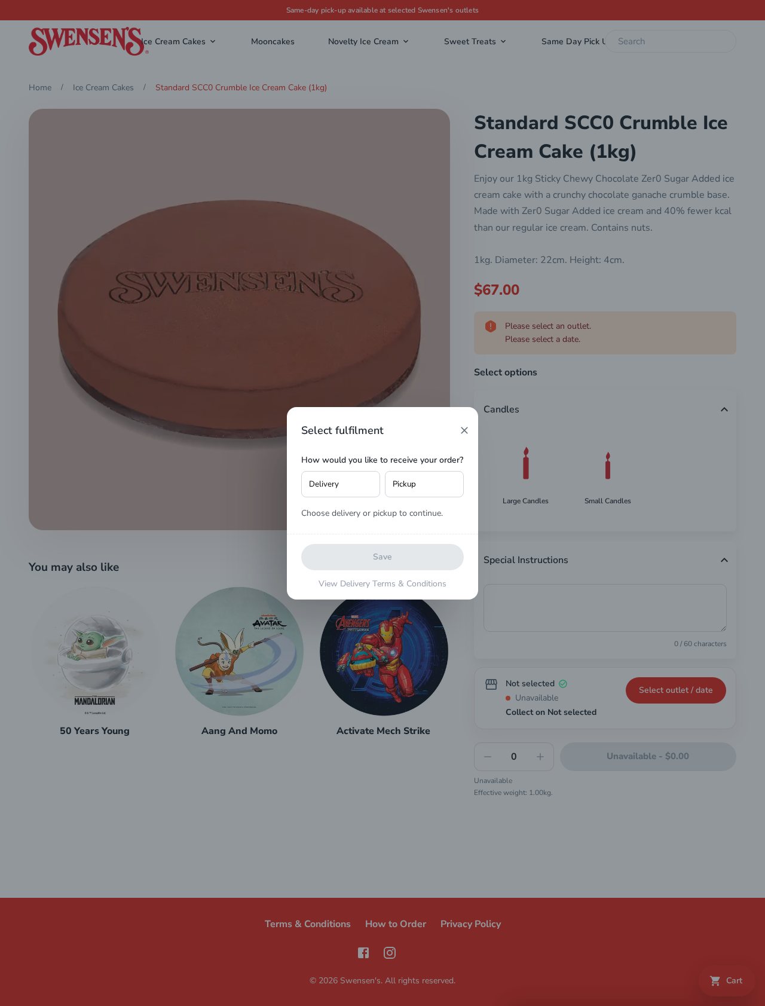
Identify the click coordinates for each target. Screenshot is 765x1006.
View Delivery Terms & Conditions (382, 583)
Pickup (404, 484)
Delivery (324, 484)
